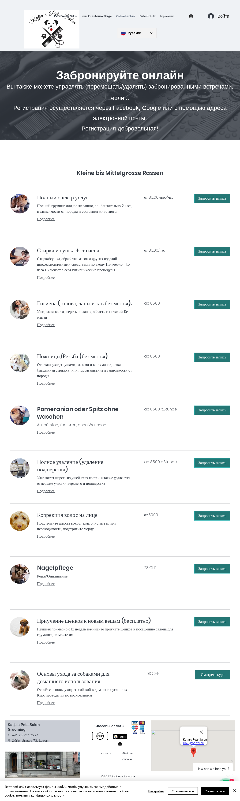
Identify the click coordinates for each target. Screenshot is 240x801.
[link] (85, 197)
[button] (212, 198)
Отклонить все (183, 791)
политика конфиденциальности (40, 795)
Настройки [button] (156, 791)
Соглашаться (215, 791)
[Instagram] (191, 16)
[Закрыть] (234, 790)
